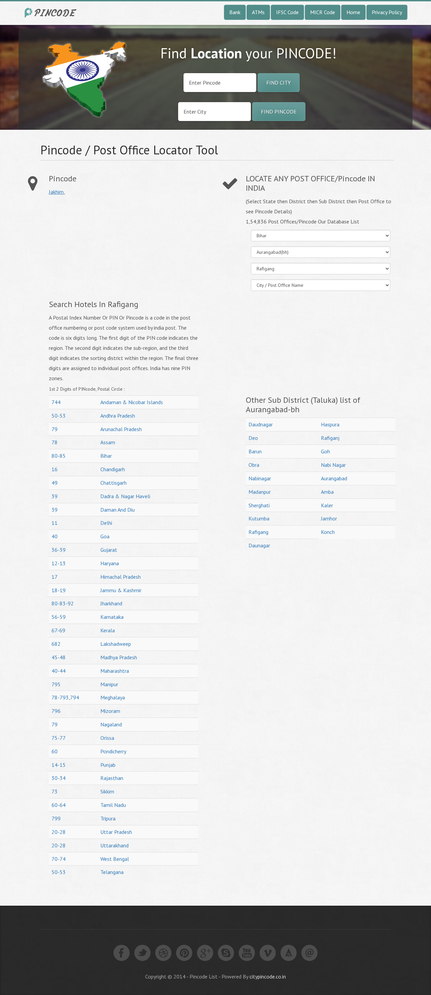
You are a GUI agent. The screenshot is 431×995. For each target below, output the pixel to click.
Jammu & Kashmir (120, 590)
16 (55, 469)
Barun (255, 451)
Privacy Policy (387, 12)
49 (55, 482)
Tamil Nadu (113, 805)
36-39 (59, 549)
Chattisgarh (113, 482)
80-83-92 (63, 603)
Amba (327, 491)
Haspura (330, 424)
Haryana (109, 563)
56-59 (59, 616)
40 (55, 536)
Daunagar (259, 545)
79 (55, 429)
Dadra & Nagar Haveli (125, 496)
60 (55, 751)
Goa (104, 536)
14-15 (59, 764)
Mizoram (110, 710)
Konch (328, 532)
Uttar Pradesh (116, 831)
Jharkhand (111, 603)
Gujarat (108, 549)
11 (55, 522)
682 (56, 643)
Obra (253, 464)
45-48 (59, 657)
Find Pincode (279, 111)
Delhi (106, 522)
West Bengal (114, 858)
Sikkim (107, 791)
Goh (325, 451)
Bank (234, 12)
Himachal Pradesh (120, 576)
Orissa (107, 737)
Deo (253, 437)
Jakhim (56, 191)
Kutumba (258, 518)
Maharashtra (114, 670)
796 (56, 710)
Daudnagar (260, 424)
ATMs (258, 12)
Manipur (109, 684)
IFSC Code (287, 12)
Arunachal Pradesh (121, 429)
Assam (107, 442)
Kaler (327, 505)
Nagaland (111, 724)
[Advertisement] (105, 247)
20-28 (59, 831)
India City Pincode (51, 12)
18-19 (59, 590)
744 (56, 402)
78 (55, 442)
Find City (278, 82)
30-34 (59, 778)
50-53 (59, 415)
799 (56, 818)
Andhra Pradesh (117, 415)
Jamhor (329, 518)
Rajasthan (111, 778)
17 (55, 576)
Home (353, 12)
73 (55, 791)
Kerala (107, 630)
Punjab (107, 764)
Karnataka (112, 616)
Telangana (112, 872)
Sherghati (259, 505)
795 (56, 684)
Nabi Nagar (333, 464)
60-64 (59, 805)
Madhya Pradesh (118, 657)
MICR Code (322, 12)
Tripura (107, 818)
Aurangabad (334, 478)
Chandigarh (112, 469)
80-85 (59, 455)
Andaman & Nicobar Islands (131, 402)
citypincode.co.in (268, 976)
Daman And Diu (117, 509)
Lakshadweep (115, 643)
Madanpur (259, 491)
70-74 (59, 858)
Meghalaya (112, 697)
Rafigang (258, 532)
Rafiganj (330, 437)
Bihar (106, 455)
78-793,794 (65, 697)
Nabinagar (259, 478)
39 (55, 496)
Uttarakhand (114, 845)
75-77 (59, 737)
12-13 (59, 563)
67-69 (58, 630)
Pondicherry (113, 751)
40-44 (59, 670)
